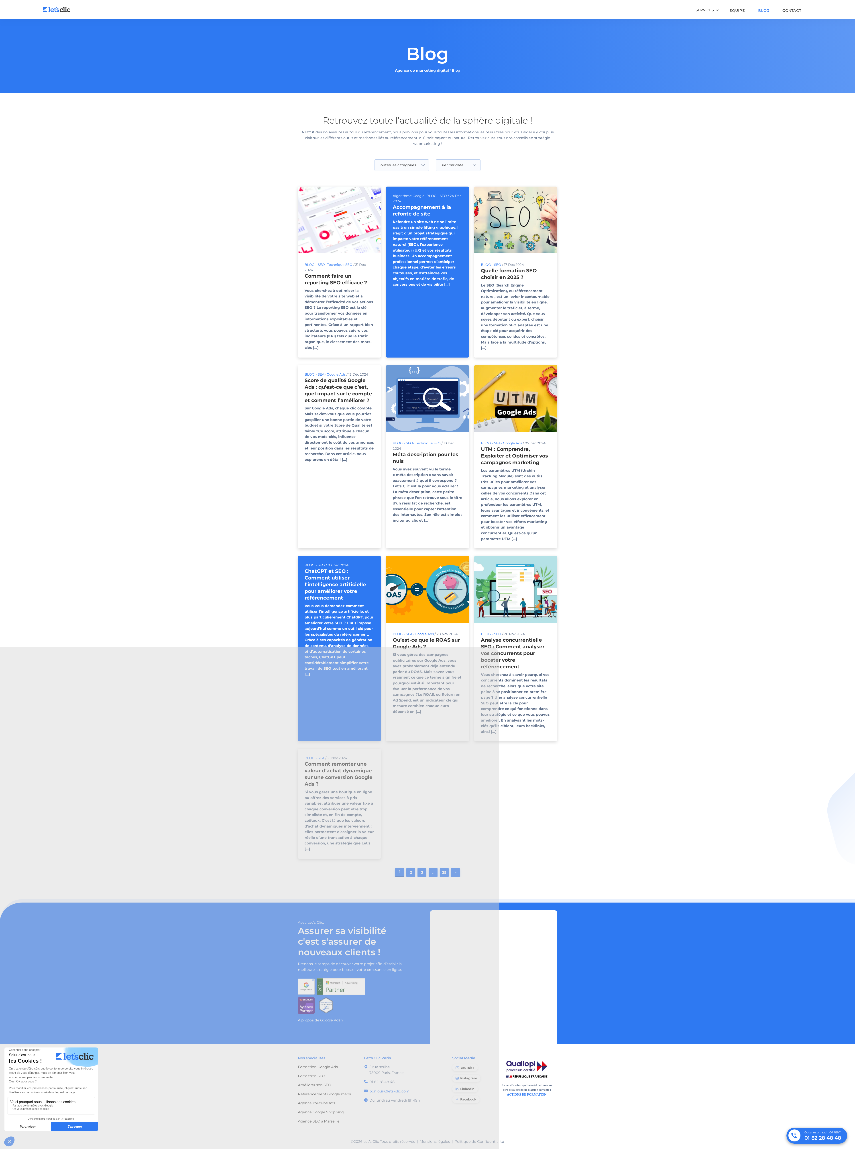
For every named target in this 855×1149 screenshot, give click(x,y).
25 (444, 872)
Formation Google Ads (318, 1067)
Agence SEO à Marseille (319, 1121)
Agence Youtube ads (316, 1103)
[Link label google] (307, 985)
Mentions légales (435, 1141)
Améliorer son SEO (314, 1085)
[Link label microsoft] (342, 985)
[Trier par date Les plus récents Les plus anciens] (458, 165)
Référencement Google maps (324, 1094)
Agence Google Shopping (321, 1112)
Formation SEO (311, 1076)
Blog (763, 10)
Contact (791, 10)
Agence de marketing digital (422, 70)
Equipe (737, 10)
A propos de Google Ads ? (320, 1020)
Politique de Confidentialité (479, 1141)
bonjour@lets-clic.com (389, 1091)
